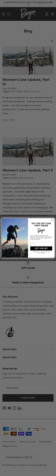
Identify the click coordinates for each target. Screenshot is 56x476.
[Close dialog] (52, 220)
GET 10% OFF (41, 248)
